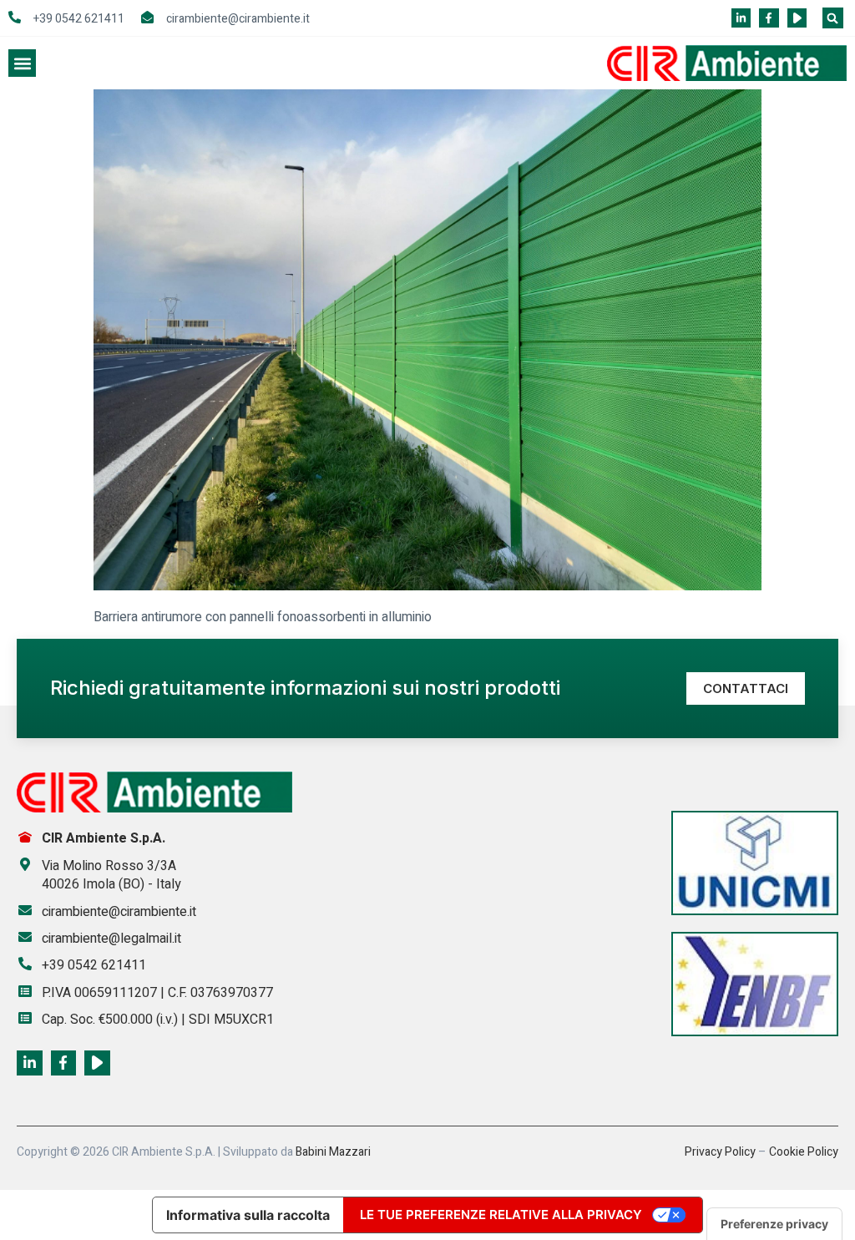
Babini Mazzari (333, 1152)
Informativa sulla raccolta (248, 1215)
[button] (833, 18)
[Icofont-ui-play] (797, 18)
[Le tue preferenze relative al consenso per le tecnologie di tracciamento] (774, 1224)
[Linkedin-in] (741, 18)
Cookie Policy (803, 1152)
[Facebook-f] (768, 18)
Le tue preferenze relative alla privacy (501, 1214)
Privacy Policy (720, 1152)
